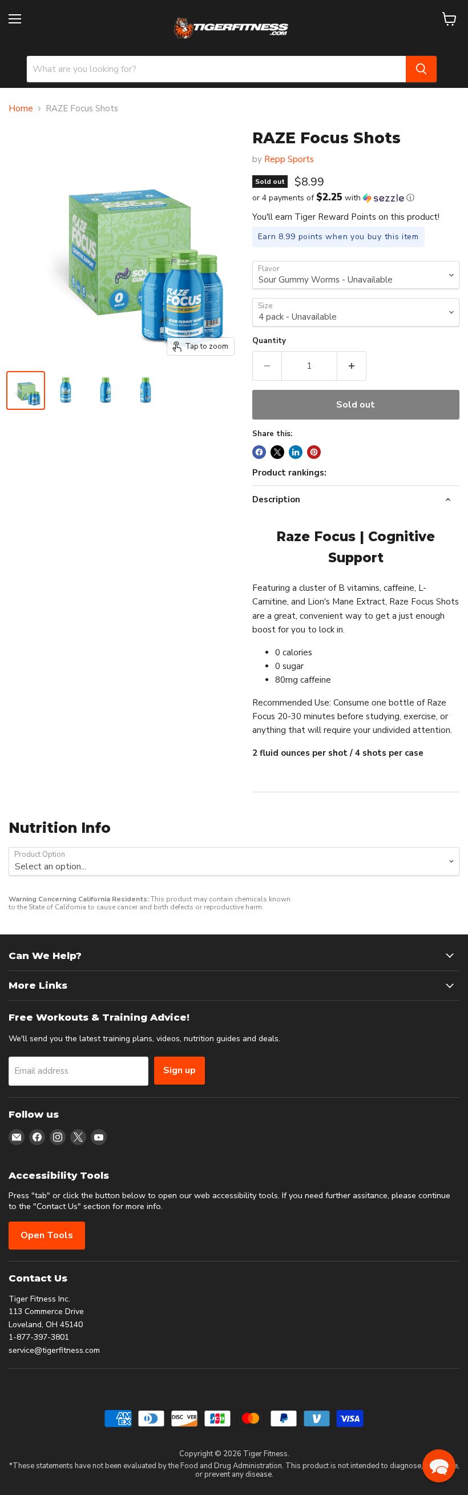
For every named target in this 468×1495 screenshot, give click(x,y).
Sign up (179, 1070)
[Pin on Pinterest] (314, 452)
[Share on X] (277, 452)
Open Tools (47, 1235)
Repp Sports (289, 159)
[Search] (421, 69)
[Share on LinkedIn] (295, 452)
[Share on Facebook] (259, 452)
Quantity (269, 341)
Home (21, 109)
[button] (355, 197)
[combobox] (216, 69)
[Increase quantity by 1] (351, 366)
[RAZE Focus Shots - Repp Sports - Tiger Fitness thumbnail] (25, 390)
